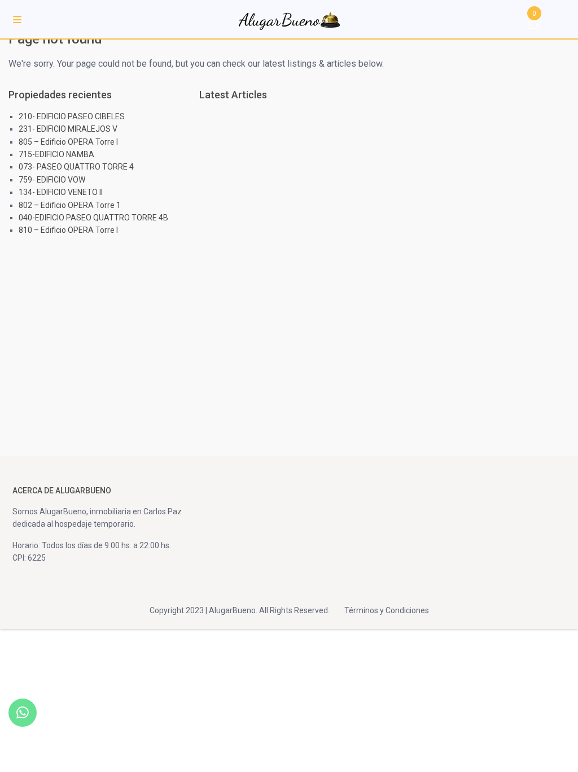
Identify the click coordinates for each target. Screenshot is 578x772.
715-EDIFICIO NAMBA (56, 154)
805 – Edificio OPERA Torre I (68, 141)
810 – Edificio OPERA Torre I (68, 230)
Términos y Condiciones (386, 610)
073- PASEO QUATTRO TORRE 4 (76, 166)
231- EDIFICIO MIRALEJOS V (68, 128)
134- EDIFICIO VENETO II (61, 192)
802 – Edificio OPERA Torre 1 (70, 205)
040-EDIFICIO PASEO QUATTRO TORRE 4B (93, 217)
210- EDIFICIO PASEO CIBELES (72, 116)
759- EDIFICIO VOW (52, 179)
